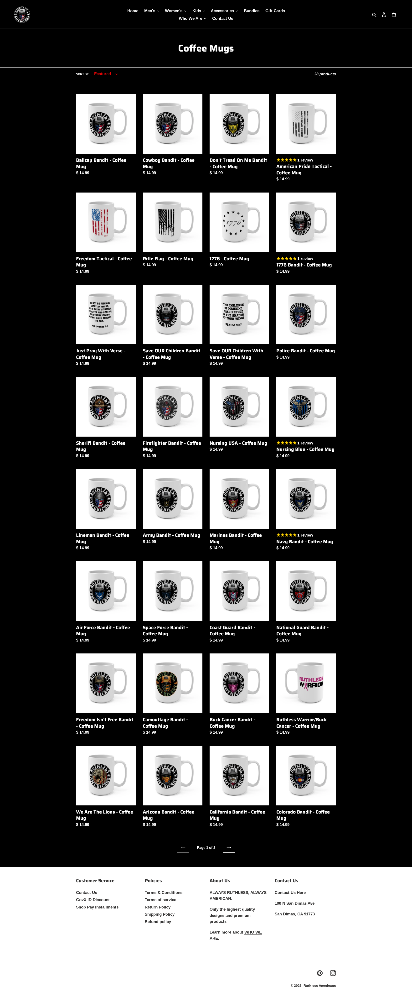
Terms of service (160, 900)
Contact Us (86, 892)
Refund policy (158, 921)
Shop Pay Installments (97, 907)
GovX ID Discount (93, 900)
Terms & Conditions (163, 892)
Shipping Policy (160, 914)
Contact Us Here (290, 892)
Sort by (82, 74)
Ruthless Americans (320, 985)
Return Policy (157, 907)
